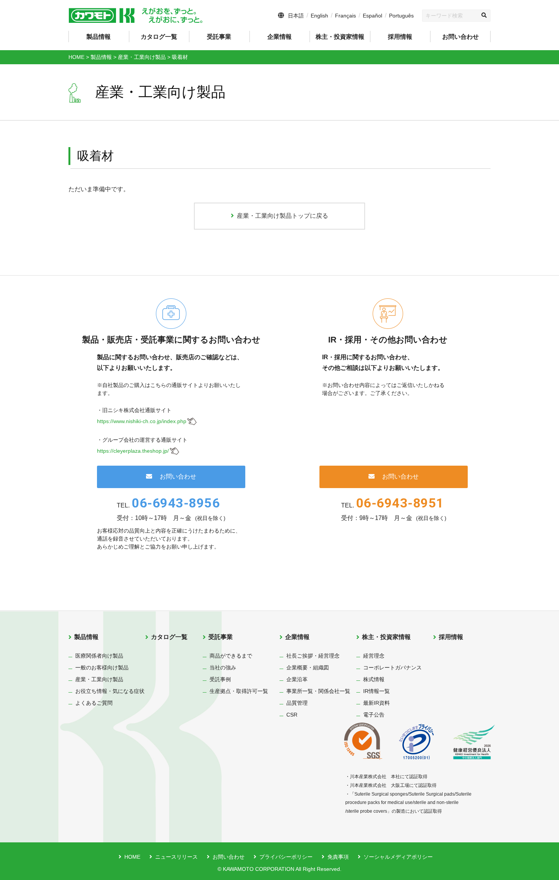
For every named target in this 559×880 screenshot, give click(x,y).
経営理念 (373, 656)
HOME (132, 857)
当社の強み (223, 667)
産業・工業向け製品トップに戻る (282, 215)
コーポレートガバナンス (392, 667)
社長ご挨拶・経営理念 (313, 656)
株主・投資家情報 (386, 637)
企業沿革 (297, 679)
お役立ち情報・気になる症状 (110, 691)
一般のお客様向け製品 (102, 667)
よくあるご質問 (94, 703)
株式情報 (373, 679)
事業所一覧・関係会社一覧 (318, 691)
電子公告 (373, 715)
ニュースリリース (176, 857)
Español (372, 16)
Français (345, 16)
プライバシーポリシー (286, 857)
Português (401, 16)
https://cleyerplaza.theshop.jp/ (133, 451)
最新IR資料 (376, 703)
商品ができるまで (231, 656)
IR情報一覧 (376, 691)
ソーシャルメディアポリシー (398, 857)
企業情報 (297, 637)
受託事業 (220, 637)
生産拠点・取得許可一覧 (239, 691)
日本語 (296, 16)
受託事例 (220, 679)
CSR (291, 715)
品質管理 (297, 703)
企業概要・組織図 (307, 667)
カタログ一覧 (159, 36)
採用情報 (400, 36)
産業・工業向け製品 (99, 679)
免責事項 (338, 857)
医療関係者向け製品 (99, 656)
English (319, 16)
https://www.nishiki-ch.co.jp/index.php (141, 421)
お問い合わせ (460, 36)
